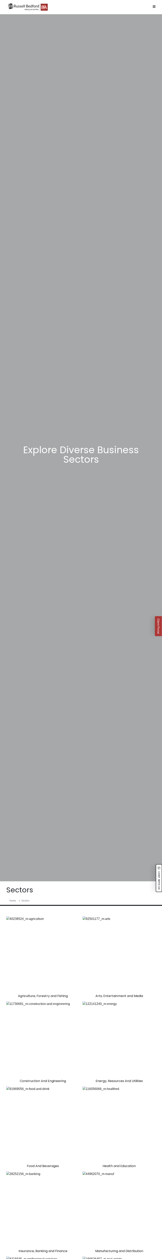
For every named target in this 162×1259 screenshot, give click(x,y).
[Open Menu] (154, 6)
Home (12, 900)
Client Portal (158, 626)
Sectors (25, 900)
